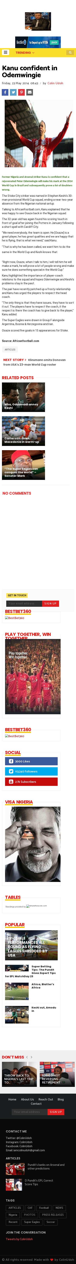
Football (44, 1208)
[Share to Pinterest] (21, 92)
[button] (5, 52)
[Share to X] (13, 92)
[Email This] (29, 92)
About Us (27, 1099)
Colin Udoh (55, 83)
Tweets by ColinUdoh (19, 1239)
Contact (36, 1103)
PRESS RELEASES (53, 1215)
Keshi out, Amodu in (44, 1009)
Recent (13, 1222)
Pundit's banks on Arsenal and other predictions (46, 1167)
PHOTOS (29, 1215)
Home (12, 1099)
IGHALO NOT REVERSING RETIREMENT (51, 1079)
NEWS (59, 1208)
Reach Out (46, 1099)
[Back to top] (66, 1254)
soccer (51, 1222)
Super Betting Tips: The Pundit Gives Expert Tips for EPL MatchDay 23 (30, 971)
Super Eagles (32, 1222)
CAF (30, 1208)
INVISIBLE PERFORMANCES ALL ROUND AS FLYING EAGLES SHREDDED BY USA (27, 947)
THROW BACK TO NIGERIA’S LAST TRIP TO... (18, 1079)
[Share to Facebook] (5, 92)
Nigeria (13, 1215)
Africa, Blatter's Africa (43, 986)
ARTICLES (10, 349)
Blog (61, 1099)
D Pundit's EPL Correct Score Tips (39, 1182)
